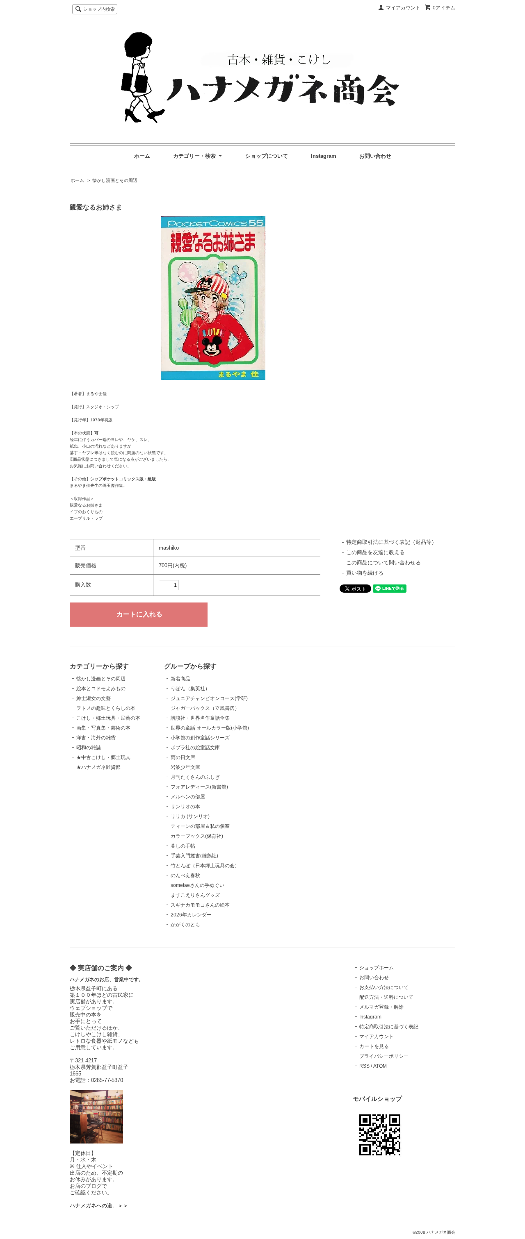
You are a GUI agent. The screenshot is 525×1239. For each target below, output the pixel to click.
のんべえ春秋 (185, 875)
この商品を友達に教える (375, 552)
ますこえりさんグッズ (195, 895)
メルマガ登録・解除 (381, 1007)
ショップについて (266, 156)
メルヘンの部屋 (188, 797)
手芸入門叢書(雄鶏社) (194, 856)
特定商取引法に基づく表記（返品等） (391, 542)
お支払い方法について (384, 987)
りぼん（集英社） (190, 688)
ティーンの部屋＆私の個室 (200, 826)
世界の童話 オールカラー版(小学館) (210, 728)
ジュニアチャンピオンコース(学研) (209, 698)
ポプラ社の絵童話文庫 (195, 747)
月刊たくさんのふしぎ (195, 777)
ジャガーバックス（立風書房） (205, 708)
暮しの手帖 (183, 846)
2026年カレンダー (191, 915)
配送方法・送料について (386, 997)
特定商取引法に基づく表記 (388, 1027)
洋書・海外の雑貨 (96, 738)
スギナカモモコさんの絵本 (200, 905)
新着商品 (180, 679)
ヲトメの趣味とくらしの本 (105, 708)
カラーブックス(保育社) (197, 836)
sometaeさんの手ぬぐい (197, 885)
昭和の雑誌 (88, 747)
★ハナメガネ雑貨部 (98, 767)
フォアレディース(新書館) (199, 787)
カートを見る (374, 1046)
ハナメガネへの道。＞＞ (99, 1206)
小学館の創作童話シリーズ (200, 738)
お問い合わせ (375, 156)
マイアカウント (403, 8)
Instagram (323, 156)
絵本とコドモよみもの (101, 688)
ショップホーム (376, 968)
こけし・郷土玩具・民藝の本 (108, 718)
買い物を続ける (364, 573)
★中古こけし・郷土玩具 (103, 757)
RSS (364, 1066)
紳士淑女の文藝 (93, 698)
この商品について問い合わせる (383, 562)
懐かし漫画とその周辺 (114, 180)
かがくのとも (185, 925)
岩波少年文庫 (185, 767)
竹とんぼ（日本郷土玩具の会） (205, 865)
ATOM (380, 1066)
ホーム (142, 156)
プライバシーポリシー (384, 1056)
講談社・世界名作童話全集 (200, 718)
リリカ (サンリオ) (190, 816)
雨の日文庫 (183, 757)
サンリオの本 (185, 806)
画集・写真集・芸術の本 (103, 728)
